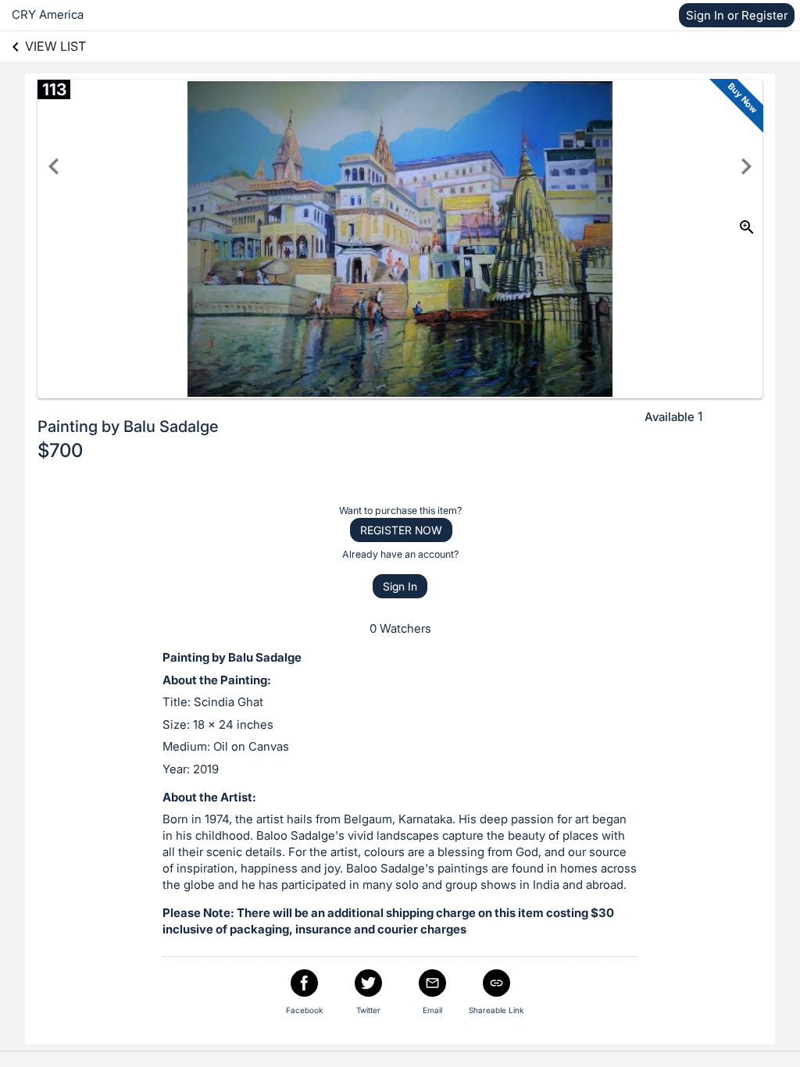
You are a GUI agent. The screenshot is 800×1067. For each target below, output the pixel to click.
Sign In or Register (737, 15)
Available (670, 416)
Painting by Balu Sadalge (128, 426)
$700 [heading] (60, 450)
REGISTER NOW (401, 530)
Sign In (400, 586)
